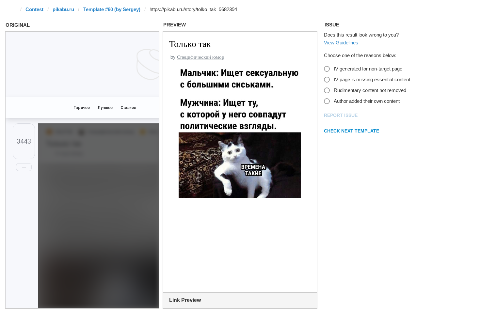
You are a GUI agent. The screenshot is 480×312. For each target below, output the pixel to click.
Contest (34, 9)
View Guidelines (341, 42)
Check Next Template (351, 130)
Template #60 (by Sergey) (111, 9)
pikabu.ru (63, 9)
